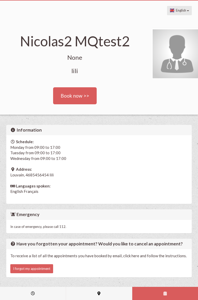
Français (31, 191)
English (180, 10)
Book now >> (75, 96)
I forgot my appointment (31, 269)
